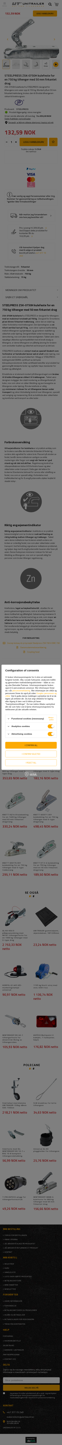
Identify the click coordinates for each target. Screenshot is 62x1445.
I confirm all (31, 745)
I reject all (31, 762)
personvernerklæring (21, 691)
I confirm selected (31, 753)
